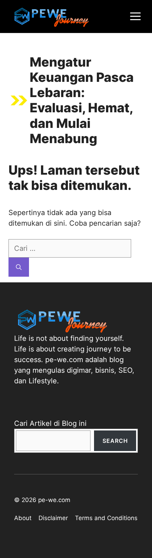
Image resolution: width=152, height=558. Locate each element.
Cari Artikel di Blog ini (50, 423)
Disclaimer (53, 518)
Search (115, 440)
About (22, 518)
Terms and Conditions (106, 518)
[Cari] (18, 267)
